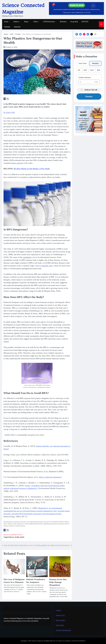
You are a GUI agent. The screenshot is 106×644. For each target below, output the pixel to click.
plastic (22, 537)
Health (20, 534)
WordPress (82, 641)
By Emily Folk (9, 112)
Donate (89, 96)
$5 (79, 70)
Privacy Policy (60, 620)
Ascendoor (67, 641)
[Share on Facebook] (5, 99)
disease (11, 537)
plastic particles (17, 163)
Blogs (26, 21)
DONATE (85, 21)
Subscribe (17, 27)
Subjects (16, 21)
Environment (13, 534)
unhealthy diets (47, 266)
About (6, 21)
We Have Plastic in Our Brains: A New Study (32, 169)
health (17, 537)
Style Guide (60, 625)
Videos (35, 21)
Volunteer (7, 27)
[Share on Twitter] (8, 99)
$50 (98, 70)
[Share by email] (14, 99)
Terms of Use (60, 615)
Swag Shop (74, 21)
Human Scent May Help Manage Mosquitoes (58, 582)
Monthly (95, 63)
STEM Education (49, 21)
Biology (6, 534)
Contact (58, 610)
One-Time (82, 63)
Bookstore (63, 21)
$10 (85, 70)
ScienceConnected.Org (63, 630)
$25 (91, 70)
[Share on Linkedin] (11, 99)
